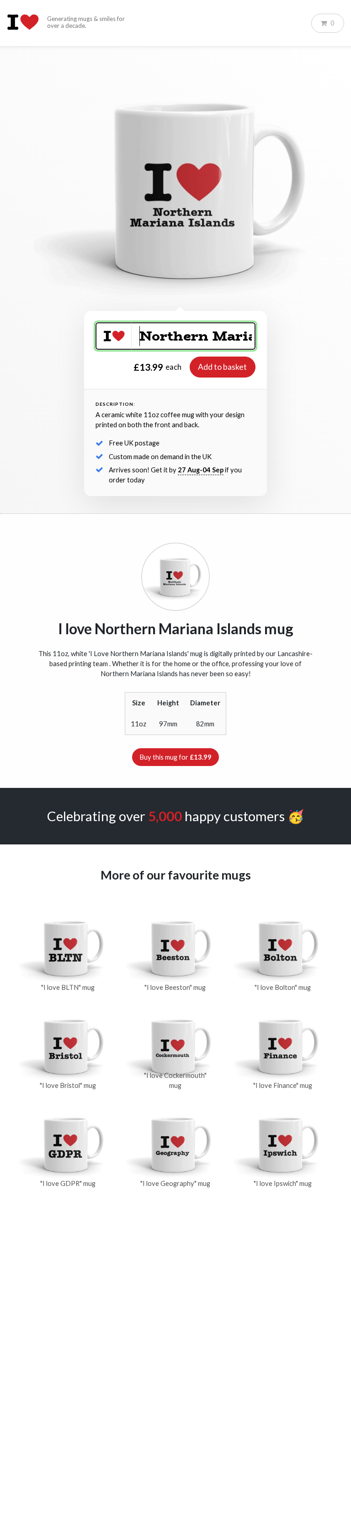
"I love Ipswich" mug (283, 1183)
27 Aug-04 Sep (200, 470)
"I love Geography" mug (175, 1183)
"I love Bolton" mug (283, 987)
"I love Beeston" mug (175, 987)
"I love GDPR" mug (68, 1183)
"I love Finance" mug (282, 1085)
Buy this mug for (175, 757)
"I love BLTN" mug (68, 987)
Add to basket (222, 367)
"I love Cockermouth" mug (175, 1080)
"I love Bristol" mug (68, 1085)
